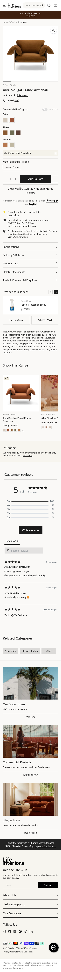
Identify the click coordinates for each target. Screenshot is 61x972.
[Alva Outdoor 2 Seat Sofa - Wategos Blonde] (50, 427)
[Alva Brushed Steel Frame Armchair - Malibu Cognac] (11, 430)
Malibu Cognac (5, 132)
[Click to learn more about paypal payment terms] (32, 204)
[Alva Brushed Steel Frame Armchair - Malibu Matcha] (15, 430)
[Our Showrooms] (30, 683)
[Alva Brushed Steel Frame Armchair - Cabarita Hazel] (8, 430)
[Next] (56, 292)
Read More (30, 832)
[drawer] (30, 153)
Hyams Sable (5, 119)
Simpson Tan (5, 145)
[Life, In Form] (30, 799)
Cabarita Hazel (11, 119)
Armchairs (10, 650)
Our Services (12, 913)
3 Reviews (22, 95)
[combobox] (34, 5)
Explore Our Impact (45, 846)
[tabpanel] (30, 584)
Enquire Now (30, 774)
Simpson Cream (11, 145)
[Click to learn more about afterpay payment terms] (52, 200)
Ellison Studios (10, 85)
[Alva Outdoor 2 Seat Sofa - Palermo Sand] (42, 427)
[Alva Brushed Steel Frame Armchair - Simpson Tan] (19, 430)
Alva (48, 650)
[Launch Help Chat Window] (53, 947)
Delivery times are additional (22, 225)
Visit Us (30, 716)
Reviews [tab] (12, 541)
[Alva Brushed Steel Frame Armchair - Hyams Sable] (4, 430)
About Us (9, 895)
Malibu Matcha (11, 132)
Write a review (30, 529)
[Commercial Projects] (30, 741)
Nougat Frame (12, 167)
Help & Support (14, 904)
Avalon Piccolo (18, 132)
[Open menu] (4, 5)
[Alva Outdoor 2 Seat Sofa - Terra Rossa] (46, 427)
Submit (48, 885)
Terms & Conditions (24, 951)
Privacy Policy (9, 951)
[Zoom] (53, 30)
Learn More (16, 320)
